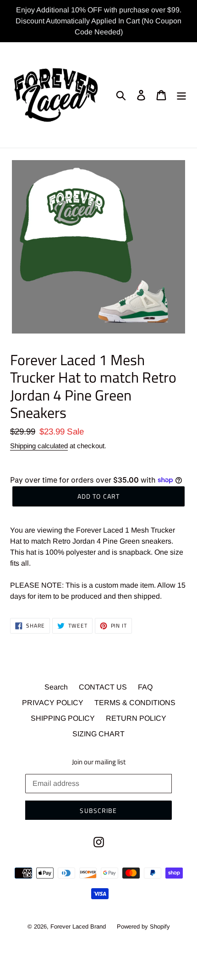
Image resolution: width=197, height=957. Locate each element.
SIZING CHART (98, 734)
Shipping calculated (39, 446)
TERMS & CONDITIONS (134, 703)
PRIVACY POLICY (52, 703)
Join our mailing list (99, 762)
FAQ (145, 687)
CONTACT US (103, 687)
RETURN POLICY (136, 718)
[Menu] (181, 95)
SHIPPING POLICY (63, 718)
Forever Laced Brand (78, 926)
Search (56, 687)
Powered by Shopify (143, 926)
